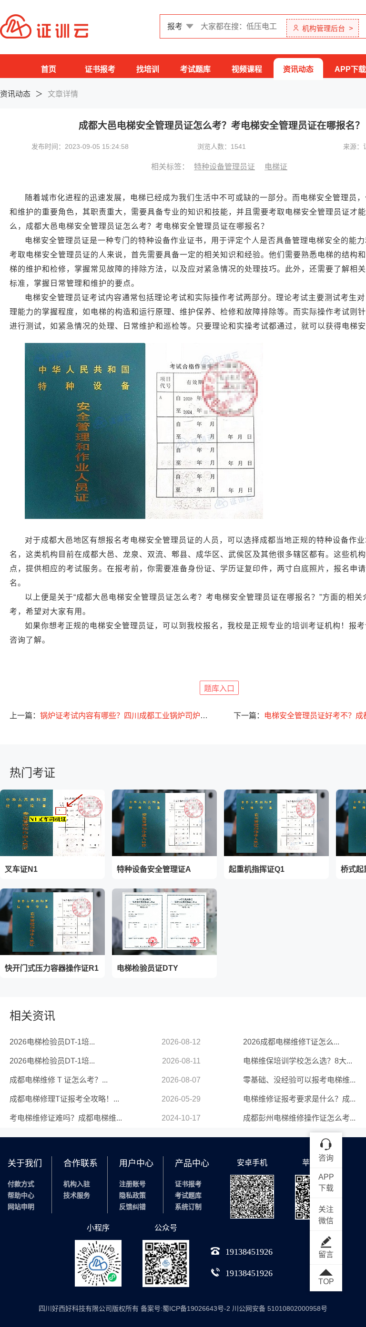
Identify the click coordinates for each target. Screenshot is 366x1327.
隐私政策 (132, 1195)
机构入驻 (76, 1184)
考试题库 (195, 69)
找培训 (147, 69)
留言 (326, 1254)
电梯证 (275, 167)
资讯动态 (298, 69)
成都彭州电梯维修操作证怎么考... (299, 1118)
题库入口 (219, 688)
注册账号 (132, 1184)
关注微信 (326, 1215)
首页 (48, 69)
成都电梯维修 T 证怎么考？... (59, 1080)
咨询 (326, 1158)
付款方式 (21, 1184)
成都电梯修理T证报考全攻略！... (64, 1099)
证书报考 (100, 69)
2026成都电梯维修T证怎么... (291, 1042)
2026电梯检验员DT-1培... (52, 1042)
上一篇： (110, 716)
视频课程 (247, 69)
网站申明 (21, 1206)
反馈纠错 (132, 1206)
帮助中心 (21, 1195)
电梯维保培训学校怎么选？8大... (297, 1061)
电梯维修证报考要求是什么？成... (299, 1099)
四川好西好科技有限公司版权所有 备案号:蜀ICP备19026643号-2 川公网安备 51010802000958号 (183, 1308)
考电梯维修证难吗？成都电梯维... (66, 1118)
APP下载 (350, 69)
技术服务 (76, 1195)
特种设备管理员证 (224, 167)
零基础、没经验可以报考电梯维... (299, 1080)
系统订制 (188, 1206)
